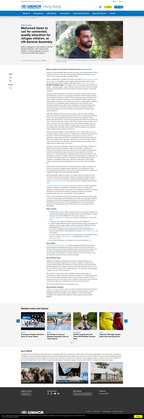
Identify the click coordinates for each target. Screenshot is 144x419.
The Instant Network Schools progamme (58, 186)
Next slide (126, 321)
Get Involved (65, 13)
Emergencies (38, 13)
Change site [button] (38, 1)
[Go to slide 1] (71, 343)
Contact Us (88, 411)
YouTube (55, 394)
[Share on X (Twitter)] (10, 77)
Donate (112, 13)
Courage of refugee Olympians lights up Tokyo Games (32, 335)
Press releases (32, 18)
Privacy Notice (96, 411)
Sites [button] (100, 7)
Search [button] (95, 7)
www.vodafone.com (72, 284)
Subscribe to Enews (62, 382)
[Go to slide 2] (73, 343)
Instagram (51, 394)
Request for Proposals (118, 411)
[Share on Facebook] (10, 80)
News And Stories (99, 13)
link (89, 221)
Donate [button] (109, 7)
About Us (26, 13)
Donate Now (26, 382)
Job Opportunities (106, 411)
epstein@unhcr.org (67, 236)
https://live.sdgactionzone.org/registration (61, 218)
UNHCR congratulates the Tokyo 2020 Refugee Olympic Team (84, 336)
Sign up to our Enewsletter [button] (82, 394)
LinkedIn (58, 394)
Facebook (48, 394)
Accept (138, 416)
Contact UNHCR (104, 393)
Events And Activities (81, 13)
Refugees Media (87, 69)
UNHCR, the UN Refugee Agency (56, 245)
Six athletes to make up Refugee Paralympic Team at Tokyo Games (57, 336)
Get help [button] (119, 7)
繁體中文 (121, 1)
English (114, 1)
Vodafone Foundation (52, 289)
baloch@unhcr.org (55, 238)
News (26, 18)
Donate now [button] (26, 394)
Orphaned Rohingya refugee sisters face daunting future (110, 335)
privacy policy (66, 415)
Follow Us (94, 382)
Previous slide (18, 321)
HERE (51, 219)
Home (22, 18)
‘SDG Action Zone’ (86, 83)
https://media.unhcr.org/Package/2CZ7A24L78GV (76, 227)
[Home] (31, 7)
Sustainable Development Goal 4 (56, 181)
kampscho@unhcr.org (88, 231)
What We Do (51, 13)
